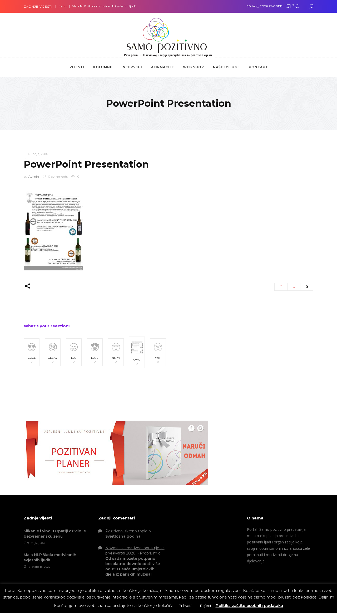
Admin (33, 176)
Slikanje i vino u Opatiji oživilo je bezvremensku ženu (55, 534)
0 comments (57, 176)
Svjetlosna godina (123, 536)
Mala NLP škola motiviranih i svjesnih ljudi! (94, 6)
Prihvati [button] (185, 606)
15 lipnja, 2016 (37, 154)
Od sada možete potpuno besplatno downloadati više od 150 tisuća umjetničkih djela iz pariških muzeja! (132, 566)
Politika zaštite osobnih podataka (249, 605)
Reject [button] (205, 606)
